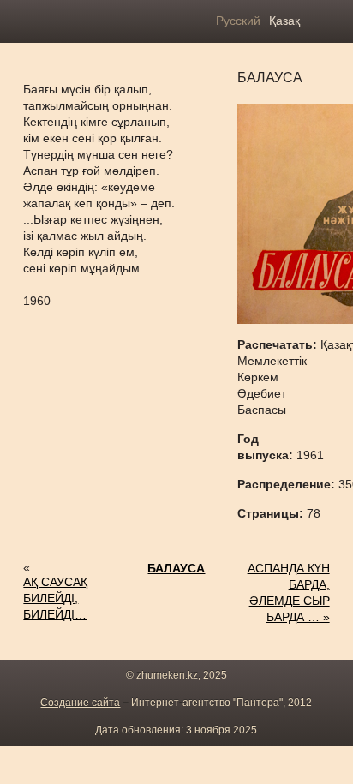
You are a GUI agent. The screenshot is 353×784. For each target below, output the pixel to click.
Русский (238, 20)
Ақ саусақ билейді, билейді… (55, 598)
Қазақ (284, 20)
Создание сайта (80, 703)
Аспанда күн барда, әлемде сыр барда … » (288, 592)
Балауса (176, 568)
